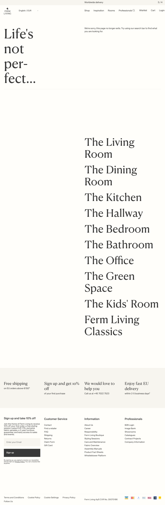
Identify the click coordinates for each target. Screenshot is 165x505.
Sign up (10, 453)
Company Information (135, 442)
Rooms (111, 11)
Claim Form (49, 442)
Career (87, 429)
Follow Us (8, 501)
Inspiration (99, 11)
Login (162, 11)
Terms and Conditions (14, 498)
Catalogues (130, 435)
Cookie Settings (51, 498)
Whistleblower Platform (95, 456)
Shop (87, 11)
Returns (47, 439)
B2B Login (129, 425)
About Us (88, 425)
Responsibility (90, 432)
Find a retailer (50, 429)
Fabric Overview (91, 445)
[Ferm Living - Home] (7, 10)
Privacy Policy (20, 462)
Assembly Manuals (93, 449)
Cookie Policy (34, 498)
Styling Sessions (92, 439)
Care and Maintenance (94, 442)
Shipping (48, 435)
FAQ (46, 432)
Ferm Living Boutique (94, 435)
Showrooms (130, 432)
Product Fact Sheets (93, 452)
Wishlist (143, 11)
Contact (48, 425)
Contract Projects (133, 439)
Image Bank (130, 429)
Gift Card (48, 445)
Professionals (125, 11)
